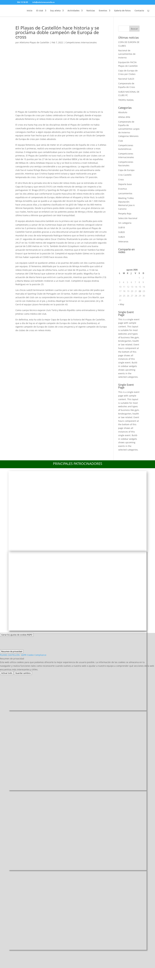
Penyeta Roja (124, 213)
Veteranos (123, 241)
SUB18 (121, 227)
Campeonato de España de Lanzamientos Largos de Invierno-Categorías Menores (129, 129)
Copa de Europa (126, 170)
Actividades (73, 11)
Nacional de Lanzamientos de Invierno (126, 54)
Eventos (103, 11)
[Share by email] (59, 335)
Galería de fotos (122, 11)
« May (121, 304)
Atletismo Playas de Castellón (34, 42)
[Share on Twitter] (27, 335)
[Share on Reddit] (35, 335)
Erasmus (122, 188)
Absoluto (122, 112)
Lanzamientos (125, 193)
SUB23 (121, 236)
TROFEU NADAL (126, 99)
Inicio (29, 11)
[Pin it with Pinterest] (43, 335)
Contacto (139, 11)
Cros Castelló (124, 174)
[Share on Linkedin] (51, 335)
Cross (121, 179)
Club (120, 140)
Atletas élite (124, 117)
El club (39, 11)
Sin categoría (124, 222)
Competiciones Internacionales (81, 42)
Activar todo (6, 673)
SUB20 (121, 232)
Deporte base (125, 184)
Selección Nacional (127, 218)
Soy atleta (55, 11)
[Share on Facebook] (19, 335)
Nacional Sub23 (126, 78)
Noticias (90, 11)
